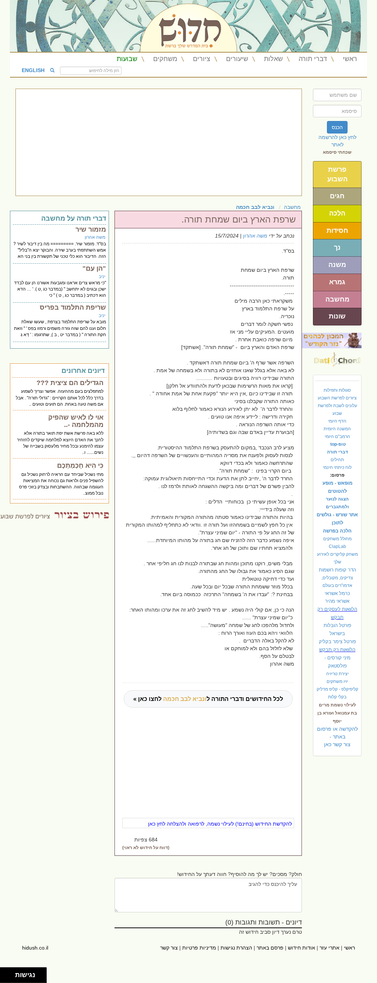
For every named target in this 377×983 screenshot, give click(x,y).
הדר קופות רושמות (337, 570)
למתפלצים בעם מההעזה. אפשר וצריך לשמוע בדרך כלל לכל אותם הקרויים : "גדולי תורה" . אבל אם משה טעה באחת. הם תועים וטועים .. (59, 397)
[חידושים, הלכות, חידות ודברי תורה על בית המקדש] (332, 340)
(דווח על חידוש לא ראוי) (145, 847)
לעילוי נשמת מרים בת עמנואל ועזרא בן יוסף (337, 713)
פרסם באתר (270, 948)
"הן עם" (94, 268)
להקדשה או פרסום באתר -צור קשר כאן (337, 736)
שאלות (273, 59)
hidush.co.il (35, 948)
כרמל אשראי (337, 593)
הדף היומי (337, 421)
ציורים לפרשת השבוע (337, 397)
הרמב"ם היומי (337, 436)
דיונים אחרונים (83, 370)
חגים (337, 196)
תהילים (337, 459)
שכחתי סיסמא (337, 152)
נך (337, 247)
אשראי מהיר (337, 601)
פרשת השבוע (337, 174)
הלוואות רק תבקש (337, 649)
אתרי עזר (329, 948)
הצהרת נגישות (236, 948)
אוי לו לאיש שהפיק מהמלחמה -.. (75, 421)
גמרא (337, 282)
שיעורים (237, 59)
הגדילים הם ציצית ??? (69, 383)
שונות (337, 316)
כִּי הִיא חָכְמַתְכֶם (80, 465)
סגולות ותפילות (337, 390)
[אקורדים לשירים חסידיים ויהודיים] (337, 357)
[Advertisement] (159, 142)
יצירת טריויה (337, 673)
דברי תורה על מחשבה (73, 218)
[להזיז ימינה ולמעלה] (10, 973)
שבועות (127, 59)
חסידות (337, 230)
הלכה (337, 213)
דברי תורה (313, 59)
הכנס (337, 127)
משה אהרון (255, 236)
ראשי (350, 59)
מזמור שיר (90, 229)
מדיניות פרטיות (199, 948)
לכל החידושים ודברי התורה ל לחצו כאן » (208, 699)
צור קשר (169, 948)
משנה (337, 264)
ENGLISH (33, 70)
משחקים (165, 59)
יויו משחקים (337, 681)
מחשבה (337, 299)
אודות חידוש (301, 948)
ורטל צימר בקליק (337, 641)
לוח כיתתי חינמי (337, 467)
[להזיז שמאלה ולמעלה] (6, 973)
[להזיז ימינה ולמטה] (10, 977)
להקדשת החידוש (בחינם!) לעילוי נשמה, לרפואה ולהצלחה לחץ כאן (220, 824)
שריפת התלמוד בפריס (73, 307)
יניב (102, 276)
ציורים (201, 59)
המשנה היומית (337, 428)
